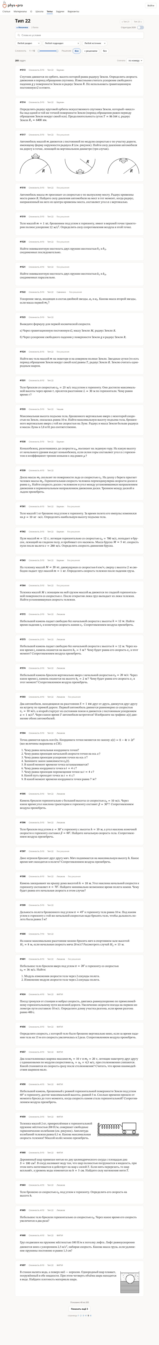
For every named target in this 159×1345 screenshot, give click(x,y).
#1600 (22, 934)
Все (77, 51)
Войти (151, 5)
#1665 (22, 1210)
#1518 (22, 187)
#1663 (22, 1185)
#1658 (22, 1084)
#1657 (22, 1052)
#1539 (22, 470)
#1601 (22, 959)
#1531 (22, 380)
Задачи (60, 11)
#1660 (22, 1152)
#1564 (22, 585)
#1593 (22, 697)
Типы (50, 11)
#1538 (22, 441)
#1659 (22, 1116)
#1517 (22, 134)
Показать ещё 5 (79, 1309)
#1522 (22, 292)
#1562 (22, 531)
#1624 (22, 994)
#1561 (22, 506)
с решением (90, 51)
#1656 (22, 1026)
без (105, 51)
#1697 (22, 1265)
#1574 (22, 668)
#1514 (22, 102)
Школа (39, 11)
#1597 (22, 851)
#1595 (22, 793)
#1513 (22, 70)
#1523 (22, 317)
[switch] (132, 27)
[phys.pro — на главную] (12, 4)
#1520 (22, 241)
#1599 (22, 905)
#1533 (22, 409)
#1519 (22, 216)
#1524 (22, 351)
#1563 (22, 560)
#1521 (22, 267)
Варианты (73, 11)
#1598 (22, 876)
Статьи (6, 11)
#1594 (22, 733)
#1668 (22, 1235)
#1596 (22, 822)
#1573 (22, 639)
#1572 (22, 614)
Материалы (20, 11)
